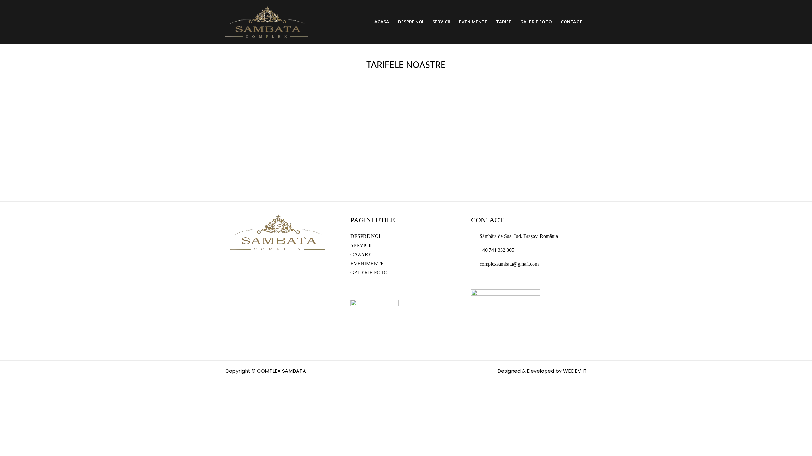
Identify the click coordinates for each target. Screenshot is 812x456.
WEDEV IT (575, 371)
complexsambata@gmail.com (509, 264)
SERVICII (441, 21)
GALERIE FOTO (536, 21)
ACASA (381, 21)
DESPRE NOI (410, 21)
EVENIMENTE (473, 21)
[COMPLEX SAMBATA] (266, 21)
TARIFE (503, 21)
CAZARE (360, 254)
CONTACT (571, 21)
